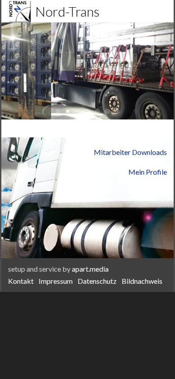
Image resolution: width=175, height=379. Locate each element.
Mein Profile (147, 171)
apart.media (90, 268)
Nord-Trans (66, 11)
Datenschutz (97, 281)
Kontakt (21, 281)
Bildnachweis (142, 281)
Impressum (56, 281)
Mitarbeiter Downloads (130, 152)
